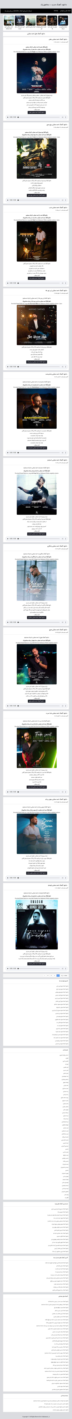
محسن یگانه (65, 1161)
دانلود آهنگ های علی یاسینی (61, 1013)
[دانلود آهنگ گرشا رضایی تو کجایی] (31, 21)
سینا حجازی (65, 1115)
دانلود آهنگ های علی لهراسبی (61, 1040)
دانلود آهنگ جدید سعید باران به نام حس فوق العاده (56, 1319)
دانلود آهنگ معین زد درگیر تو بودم (60, 1374)
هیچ (41, 637)
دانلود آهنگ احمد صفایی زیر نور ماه (56, 290)
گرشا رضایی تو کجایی (30, 27)
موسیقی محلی (65, 1182)
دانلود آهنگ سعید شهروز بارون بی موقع (59, 1281)
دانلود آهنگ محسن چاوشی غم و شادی (59, 1350)
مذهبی (66, 1170)
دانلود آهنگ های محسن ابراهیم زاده (60, 1034)
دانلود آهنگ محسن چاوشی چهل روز (60, 1227)
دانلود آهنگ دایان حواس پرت (61, 1356)
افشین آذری (65, 1061)
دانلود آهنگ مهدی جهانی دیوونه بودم (60, 1224)
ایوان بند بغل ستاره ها (52, 27)
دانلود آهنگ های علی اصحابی (61, 1043)
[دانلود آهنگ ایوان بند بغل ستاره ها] (52, 21)
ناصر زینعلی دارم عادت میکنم (9, 27)
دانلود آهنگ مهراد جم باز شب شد (61, 1218)
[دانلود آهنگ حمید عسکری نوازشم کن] (41, 21)
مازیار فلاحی (65, 1152)
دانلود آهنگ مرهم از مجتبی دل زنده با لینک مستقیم (56, 1371)
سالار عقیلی (65, 1103)
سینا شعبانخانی (65, 1121)
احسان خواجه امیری (64, 1055)
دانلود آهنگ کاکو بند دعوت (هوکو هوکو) (59, 1362)
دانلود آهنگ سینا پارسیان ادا (61, 1272)
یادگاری (41, 554)
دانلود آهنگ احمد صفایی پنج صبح (57, 125)
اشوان (67, 1058)
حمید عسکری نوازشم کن (41, 27)
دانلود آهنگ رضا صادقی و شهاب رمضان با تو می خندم (56, 1368)
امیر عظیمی (65, 1067)
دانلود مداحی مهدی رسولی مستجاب (60, 1410)
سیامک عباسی (65, 1112)
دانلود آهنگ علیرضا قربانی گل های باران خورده (57, 1215)
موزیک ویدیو (65, 1179)
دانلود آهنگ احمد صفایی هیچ (58, 630)
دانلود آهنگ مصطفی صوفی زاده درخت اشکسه (58, 1221)
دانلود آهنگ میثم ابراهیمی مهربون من (59, 1239)
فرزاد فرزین (65, 1143)
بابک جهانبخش (65, 1076)
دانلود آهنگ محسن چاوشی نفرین (61, 1316)
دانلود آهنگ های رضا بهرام (62, 1007)
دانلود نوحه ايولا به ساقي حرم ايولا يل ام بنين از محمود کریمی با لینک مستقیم (50, 1400)
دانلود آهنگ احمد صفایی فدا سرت (56, 713)
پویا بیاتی (66, 1194)
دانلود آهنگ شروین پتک (63, 1212)
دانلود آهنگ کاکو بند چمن (62, 1236)
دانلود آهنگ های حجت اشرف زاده (61, 1037)
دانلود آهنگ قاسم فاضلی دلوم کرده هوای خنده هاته (56, 1262)
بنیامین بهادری (65, 1079)
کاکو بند (66, 1197)
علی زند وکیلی (65, 1131)
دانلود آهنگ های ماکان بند (62, 1022)
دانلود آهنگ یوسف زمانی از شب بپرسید (59, 1275)
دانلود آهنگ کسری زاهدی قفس (61, 1230)
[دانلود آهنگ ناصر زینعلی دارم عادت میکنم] (9, 21)
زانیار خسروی (65, 1100)
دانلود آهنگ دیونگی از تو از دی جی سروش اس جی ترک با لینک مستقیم (52, 1325)
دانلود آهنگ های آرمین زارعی (61, 998)
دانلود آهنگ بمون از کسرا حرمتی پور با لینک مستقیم (56, 1353)
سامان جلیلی (65, 1106)
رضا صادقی (65, 1091)
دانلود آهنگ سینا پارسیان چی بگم (60, 1365)
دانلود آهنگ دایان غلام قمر (62, 1266)
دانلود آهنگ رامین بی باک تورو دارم (60, 1347)
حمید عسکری (65, 1088)
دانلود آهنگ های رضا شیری (62, 1028)
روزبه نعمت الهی (64, 1097)
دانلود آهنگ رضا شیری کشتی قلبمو (60, 1290)
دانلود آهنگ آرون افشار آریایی (61, 1248)
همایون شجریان (65, 1191)
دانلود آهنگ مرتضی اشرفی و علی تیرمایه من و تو (57, 1278)
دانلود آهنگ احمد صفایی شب (58, 207)
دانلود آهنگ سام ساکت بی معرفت (60, 1287)
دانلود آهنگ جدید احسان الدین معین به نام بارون (57, 1338)
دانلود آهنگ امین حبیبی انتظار (61, 1310)
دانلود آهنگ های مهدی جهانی (61, 992)
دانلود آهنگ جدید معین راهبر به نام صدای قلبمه (57, 1380)
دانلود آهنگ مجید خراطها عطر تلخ (61, 1307)
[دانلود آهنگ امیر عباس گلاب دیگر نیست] (20, 21)
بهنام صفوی (65, 1082)
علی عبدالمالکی (65, 1134)
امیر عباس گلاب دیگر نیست (20, 27)
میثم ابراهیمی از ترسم (63, 27)
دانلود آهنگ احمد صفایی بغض (58, 39)
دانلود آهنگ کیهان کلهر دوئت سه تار (60, 1242)
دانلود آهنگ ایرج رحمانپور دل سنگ (60, 1251)
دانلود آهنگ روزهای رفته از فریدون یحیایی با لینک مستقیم (54, 1304)
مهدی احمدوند (65, 1173)
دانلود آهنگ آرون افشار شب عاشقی (60, 1313)
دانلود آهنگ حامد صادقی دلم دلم (60, 1233)
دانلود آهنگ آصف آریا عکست (61, 1269)
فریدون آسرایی (64, 1146)
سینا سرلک (65, 1118)
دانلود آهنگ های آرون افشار (62, 1001)
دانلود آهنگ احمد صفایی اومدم (57, 885)
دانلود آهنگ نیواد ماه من (62, 1386)
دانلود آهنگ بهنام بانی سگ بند (61, 1344)
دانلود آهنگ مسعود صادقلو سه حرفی (60, 1383)
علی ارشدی (65, 1128)
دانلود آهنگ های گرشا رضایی (61, 995)
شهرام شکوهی (65, 1125)
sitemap (56, 11)
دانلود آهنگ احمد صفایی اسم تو (57, 460)
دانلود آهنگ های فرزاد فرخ (62, 989)
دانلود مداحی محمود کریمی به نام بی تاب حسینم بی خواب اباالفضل (53, 1407)
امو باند (66, 1064)
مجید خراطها (65, 1155)
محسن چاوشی (65, 1158)
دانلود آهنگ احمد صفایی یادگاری (57, 546)
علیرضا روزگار (65, 1137)
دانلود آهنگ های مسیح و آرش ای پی (60, 1010)
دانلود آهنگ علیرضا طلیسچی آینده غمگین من (58, 1245)
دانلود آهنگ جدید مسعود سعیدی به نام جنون (58, 1328)
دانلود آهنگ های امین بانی (62, 986)
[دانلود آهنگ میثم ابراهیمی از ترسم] (63, 21)
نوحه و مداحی (65, 1188)
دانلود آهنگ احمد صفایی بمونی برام (56, 799)
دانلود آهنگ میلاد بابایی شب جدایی (60, 1331)
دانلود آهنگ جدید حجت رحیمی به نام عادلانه (58, 1301)
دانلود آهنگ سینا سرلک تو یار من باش (59, 1335)
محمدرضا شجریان (64, 1167)
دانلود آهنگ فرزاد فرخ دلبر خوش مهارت (59, 1359)
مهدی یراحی (65, 1176)
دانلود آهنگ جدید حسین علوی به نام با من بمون (57, 1377)
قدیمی (66, 1149)
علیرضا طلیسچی (64, 1140)
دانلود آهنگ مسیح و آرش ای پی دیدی (59, 1209)
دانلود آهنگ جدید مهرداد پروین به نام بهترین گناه (57, 1322)
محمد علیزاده (65, 1164)
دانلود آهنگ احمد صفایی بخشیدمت (56, 374)
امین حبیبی (65, 1070)
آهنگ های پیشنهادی (65, 11)
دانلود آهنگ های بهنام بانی (62, 1016)
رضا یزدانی (65, 1094)
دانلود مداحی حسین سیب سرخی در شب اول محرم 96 (56, 1404)
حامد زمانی (66, 1085)
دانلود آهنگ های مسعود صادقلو (61, 1004)
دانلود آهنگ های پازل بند (62, 1025)
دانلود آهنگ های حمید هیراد (62, 1031)
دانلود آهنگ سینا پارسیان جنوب (61, 1284)
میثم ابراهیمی (65, 1185)
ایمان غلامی (65, 1073)
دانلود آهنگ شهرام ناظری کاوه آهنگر (60, 1341)
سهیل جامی (65, 1109)
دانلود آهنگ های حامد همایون (61, 1019)
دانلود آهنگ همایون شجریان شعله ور (60, 1389)
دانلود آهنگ (45, 47)
